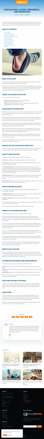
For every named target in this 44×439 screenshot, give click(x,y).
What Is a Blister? (7, 32)
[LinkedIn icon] (10, 335)
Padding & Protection (27, 400)
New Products (4, 412)
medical (3, 253)
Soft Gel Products (26, 402)
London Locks (4, 415)
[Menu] (41, 2)
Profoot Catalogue (5, 418)
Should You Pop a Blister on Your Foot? (11, 36)
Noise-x (3, 413)
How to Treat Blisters (8, 38)
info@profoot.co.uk (10, 397)
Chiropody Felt (4, 242)
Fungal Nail (25, 395)
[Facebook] (13, 317)
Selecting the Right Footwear (9, 45)
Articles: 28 (10, 337)
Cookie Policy (4, 425)
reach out (10, 303)
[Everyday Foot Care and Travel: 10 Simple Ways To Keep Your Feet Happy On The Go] (32, 357)
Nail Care (24, 399)
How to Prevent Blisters (8, 39)
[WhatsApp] (26, 317)
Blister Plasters (4, 216)
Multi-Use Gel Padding (6, 223)
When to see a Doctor (8, 42)
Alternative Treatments (8, 43)
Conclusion (6, 46)
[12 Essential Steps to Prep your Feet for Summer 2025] (32, 374)
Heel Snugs (4, 236)
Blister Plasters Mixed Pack (6, 230)
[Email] (30, 317)
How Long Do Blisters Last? (9, 35)
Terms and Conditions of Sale (7, 426)
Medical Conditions (7, 104)
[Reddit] (22, 317)
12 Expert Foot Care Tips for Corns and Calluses (11, 381)
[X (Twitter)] (17, 317)
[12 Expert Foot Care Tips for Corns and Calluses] (11, 374)
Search (24, 424)
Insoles (24, 393)
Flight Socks (25, 397)
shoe (30, 237)
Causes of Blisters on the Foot (9, 33)
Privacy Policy (4, 423)
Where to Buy (4, 416)
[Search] (2, 2)
